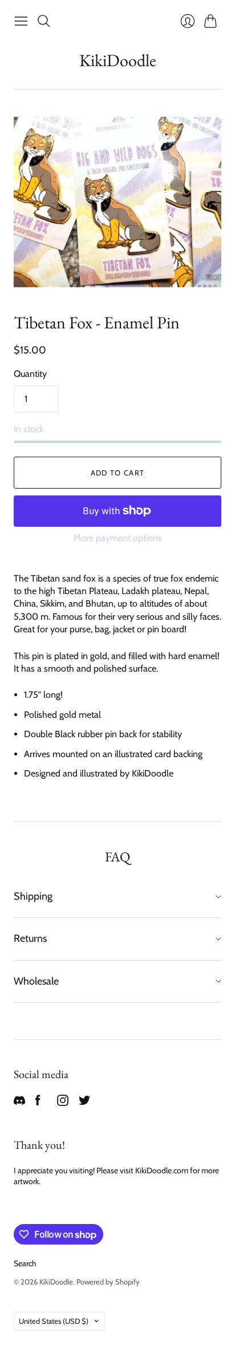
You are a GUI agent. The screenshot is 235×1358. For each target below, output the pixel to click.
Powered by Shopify (108, 1281)
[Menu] (21, 21)
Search (25, 1263)
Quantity (30, 373)
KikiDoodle (117, 60)
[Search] (44, 21)
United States (53, 1321)
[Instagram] (62, 1102)
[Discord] (19, 1102)
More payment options (118, 537)
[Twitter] (84, 1102)
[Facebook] (37, 1102)
